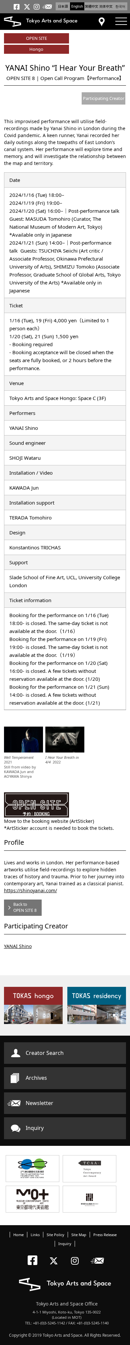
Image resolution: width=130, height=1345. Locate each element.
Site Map (78, 1234)
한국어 (120, 6)
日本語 (63, 6)
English (77, 6)
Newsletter (39, 1103)
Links (35, 1234)
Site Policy (55, 1234)
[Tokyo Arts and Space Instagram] (77, 1255)
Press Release (105, 1234)
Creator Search (45, 1053)
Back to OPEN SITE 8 (25, 907)
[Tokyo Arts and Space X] (55, 1255)
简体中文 (106, 6)
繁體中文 (91, 6)
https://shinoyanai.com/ (30, 890)
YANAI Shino (18, 946)
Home (18, 1234)
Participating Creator (103, 98)
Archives (36, 1077)
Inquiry (35, 1128)
